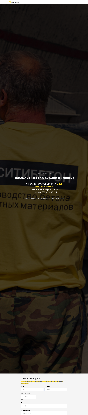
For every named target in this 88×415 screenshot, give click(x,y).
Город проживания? (26, 410)
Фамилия (47, 386)
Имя (22, 386)
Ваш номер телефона (27, 403)
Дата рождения (25, 393)
